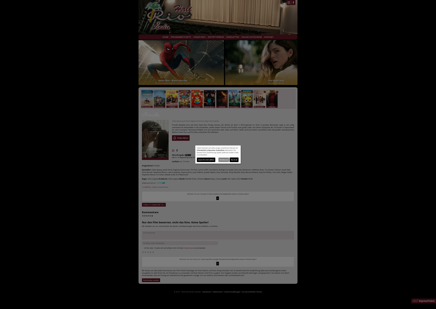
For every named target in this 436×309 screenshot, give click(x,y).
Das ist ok (234, 160)
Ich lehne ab (224, 160)
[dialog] (218, 154)
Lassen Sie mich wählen (206, 160)
